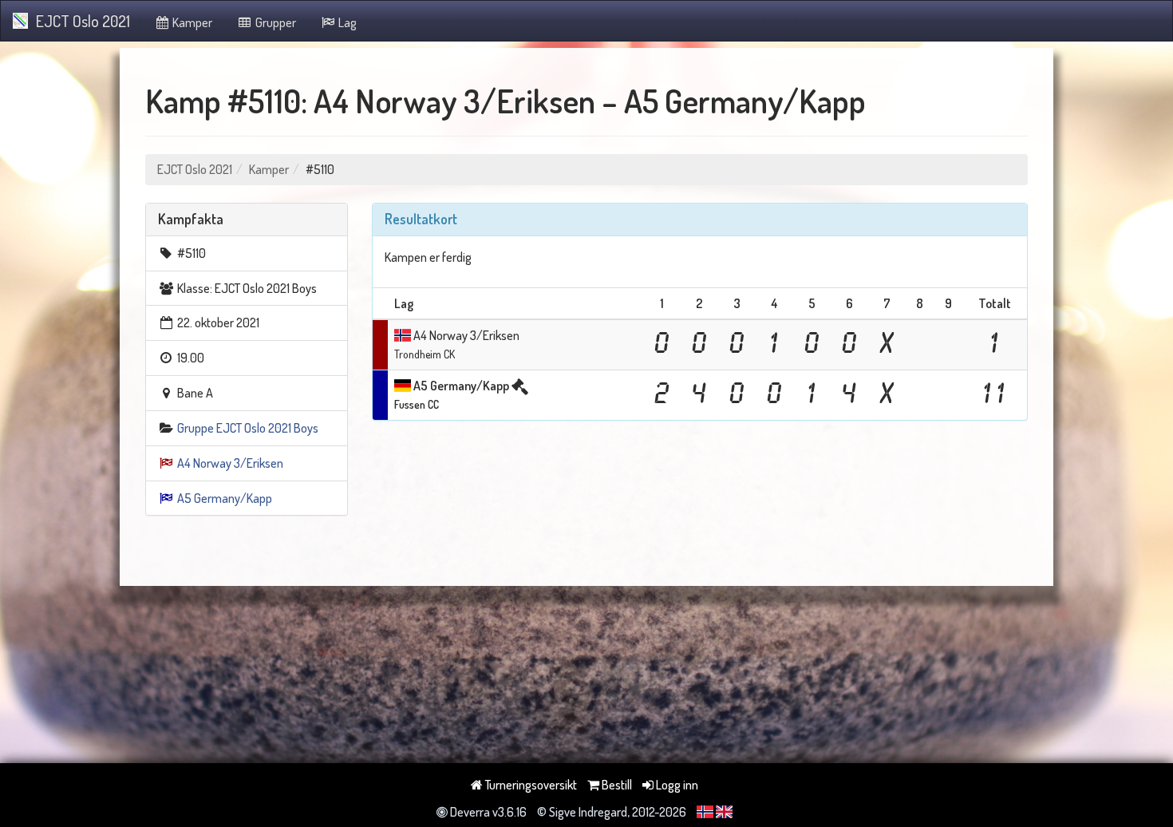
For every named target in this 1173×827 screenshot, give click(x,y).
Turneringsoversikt (530, 785)
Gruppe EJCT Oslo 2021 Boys (247, 428)
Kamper (191, 22)
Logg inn (676, 785)
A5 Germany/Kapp (224, 498)
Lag (346, 22)
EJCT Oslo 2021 (83, 20)
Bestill (615, 785)
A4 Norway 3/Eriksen (230, 463)
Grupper (274, 22)
